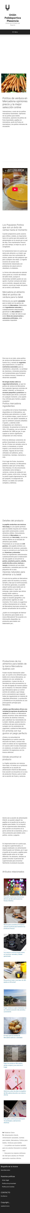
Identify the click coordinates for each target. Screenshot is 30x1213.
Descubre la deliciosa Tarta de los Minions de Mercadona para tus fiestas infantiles (14, 898)
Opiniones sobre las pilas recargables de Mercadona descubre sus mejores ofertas (15, 1093)
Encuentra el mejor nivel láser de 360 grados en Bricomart (15, 981)
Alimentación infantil (11, 1135)
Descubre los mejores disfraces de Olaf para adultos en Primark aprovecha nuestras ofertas (14, 1155)
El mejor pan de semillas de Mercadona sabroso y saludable (13, 1036)
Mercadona (15, 1140)
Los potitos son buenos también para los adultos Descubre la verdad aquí (14, 1148)
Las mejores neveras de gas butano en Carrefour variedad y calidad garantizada (14, 954)
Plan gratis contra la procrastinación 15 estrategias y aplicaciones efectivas (14, 1120)
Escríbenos (4, 1196)
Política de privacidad (9, 1183)
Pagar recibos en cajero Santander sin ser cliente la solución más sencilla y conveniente (15, 1009)
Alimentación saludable (10, 1138)
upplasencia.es (5, 1206)
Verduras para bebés (15, 1143)
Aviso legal (5, 1180)
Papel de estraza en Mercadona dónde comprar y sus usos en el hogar (13, 1065)
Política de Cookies (8, 1187)
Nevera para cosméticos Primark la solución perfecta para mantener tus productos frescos (14, 926)
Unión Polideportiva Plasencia (13, 17)
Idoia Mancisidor (5, 1170)
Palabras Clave (9, 1132)
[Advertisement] (15, 57)
